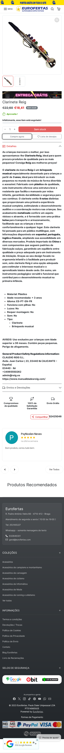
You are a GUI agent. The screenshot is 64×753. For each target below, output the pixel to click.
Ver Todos (54, 469)
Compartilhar (41, 417)
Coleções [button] (9, 552)
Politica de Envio (10, 641)
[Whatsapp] (44, 698)
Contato (6, 647)
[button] (8, 9)
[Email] (49, 698)
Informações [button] (10, 610)
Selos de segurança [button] (15, 667)
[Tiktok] (29, 698)
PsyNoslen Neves (31, 433)
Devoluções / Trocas (12, 625)
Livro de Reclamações (13, 658)
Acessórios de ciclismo (13, 578)
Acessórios (7, 562)
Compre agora (17, 136)
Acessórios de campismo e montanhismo (22, 567)
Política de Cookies (11, 630)
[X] (19, 698)
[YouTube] (39, 698)
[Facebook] (14, 698)
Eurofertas (38, 711)
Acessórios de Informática (15, 584)
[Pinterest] (34, 698)
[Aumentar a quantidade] (14, 129)
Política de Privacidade (13, 636)
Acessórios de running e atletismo (18, 595)
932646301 (15, 536)
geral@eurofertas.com (20, 539)
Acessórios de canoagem (14, 573)
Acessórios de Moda (12, 589)
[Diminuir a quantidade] (5, 129)
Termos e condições (12, 619)
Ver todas (7, 600)
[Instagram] (24, 698)
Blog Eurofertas (9, 652)
